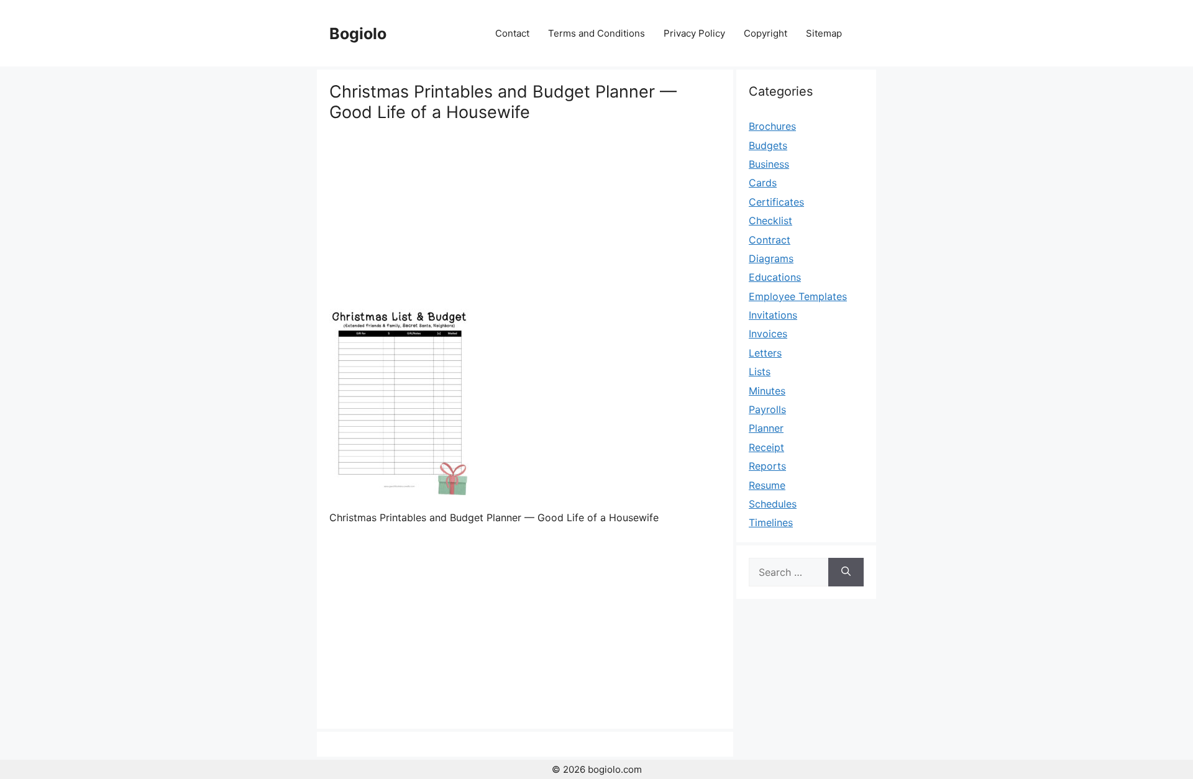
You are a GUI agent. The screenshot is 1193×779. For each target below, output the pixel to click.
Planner (766, 428)
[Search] (846, 572)
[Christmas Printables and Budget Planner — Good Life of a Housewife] (399, 491)
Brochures (772, 126)
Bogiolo (357, 33)
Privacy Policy (694, 33)
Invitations (773, 315)
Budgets (768, 145)
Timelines (771, 522)
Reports (767, 466)
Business (769, 164)
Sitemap (824, 33)
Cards (763, 182)
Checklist (770, 220)
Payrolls (767, 409)
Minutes (767, 391)
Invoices (768, 333)
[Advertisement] (525, 216)
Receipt (766, 447)
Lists (759, 371)
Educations (775, 277)
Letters (765, 353)
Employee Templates (798, 296)
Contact (512, 33)
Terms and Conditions (596, 33)
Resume (767, 485)
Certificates (776, 202)
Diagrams (771, 258)
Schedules (773, 504)
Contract (769, 240)
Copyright (765, 33)
